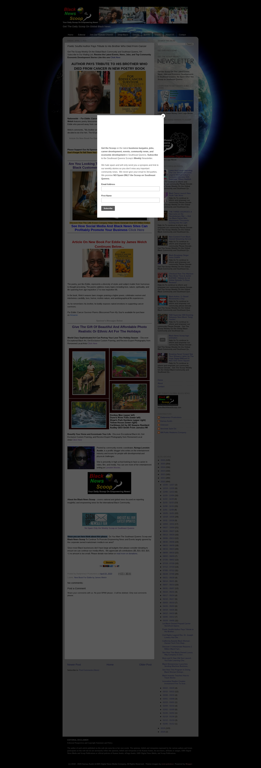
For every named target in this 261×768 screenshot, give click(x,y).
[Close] (163, 116)
